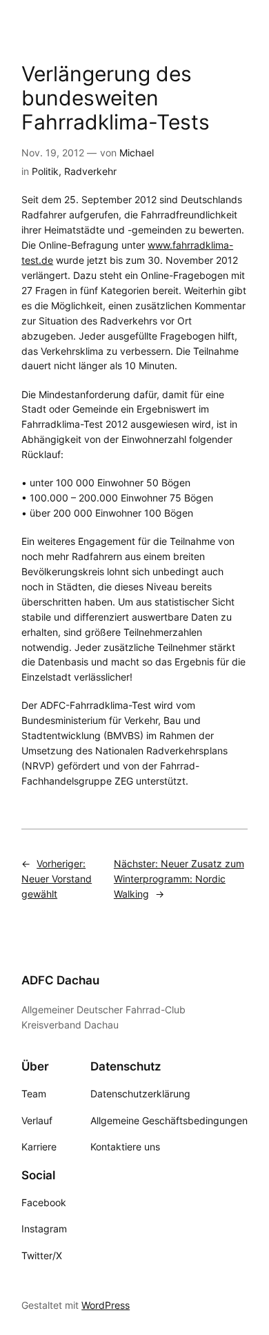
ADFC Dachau (60, 980)
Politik (45, 171)
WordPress (105, 1305)
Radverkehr (90, 171)
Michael (136, 152)
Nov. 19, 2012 (52, 152)
